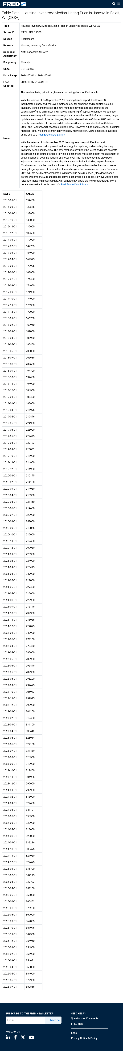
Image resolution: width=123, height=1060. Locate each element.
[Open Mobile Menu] (118, 4)
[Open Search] (114, 4)
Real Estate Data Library (51, 134)
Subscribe (53, 1020)
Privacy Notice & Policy (84, 1038)
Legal (74, 1032)
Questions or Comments (84, 1018)
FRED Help (77, 1023)
